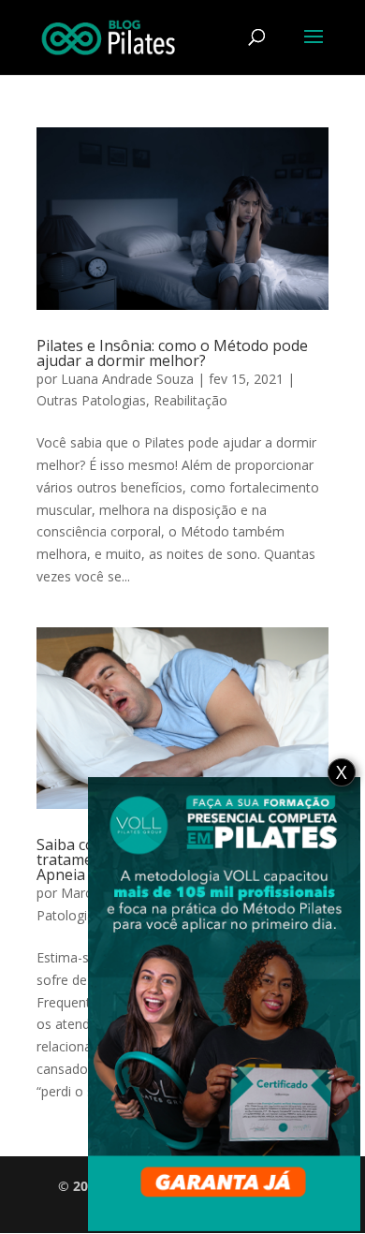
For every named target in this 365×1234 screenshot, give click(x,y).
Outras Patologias (91, 400)
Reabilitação (190, 400)
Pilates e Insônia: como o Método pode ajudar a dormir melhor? (172, 353)
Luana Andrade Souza (127, 379)
